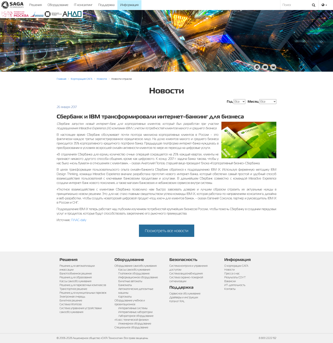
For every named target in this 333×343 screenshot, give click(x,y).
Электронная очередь (72, 296)
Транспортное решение (73, 289)
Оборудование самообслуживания (135, 266)
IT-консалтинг (83, 5)
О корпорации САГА (236, 266)
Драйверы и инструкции (183, 297)
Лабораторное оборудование (135, 316)
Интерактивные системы (132, 308)
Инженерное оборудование (134, 323)
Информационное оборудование (138, 277)
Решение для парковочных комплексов (83, 285)
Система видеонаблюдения (186, 273)
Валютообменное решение (76, 273)
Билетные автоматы (130, 281)
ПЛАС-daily (78, 220)
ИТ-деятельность (234, 285)
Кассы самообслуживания (75, 281)
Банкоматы (125, 285)
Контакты (229, 289)
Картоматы (125, 296)
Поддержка (106, 5)
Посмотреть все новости (166, 230)
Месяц (253, 102)
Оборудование (58, 5)
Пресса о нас (232, 273)
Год (230, 102)
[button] (324, 5)
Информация (129, 5)
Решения (35, 5)
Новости (229, 269)
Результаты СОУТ (235, 277)
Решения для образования (76, 277)
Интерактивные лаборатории (135, 312)
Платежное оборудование (134, 273)
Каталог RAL (177, 301)
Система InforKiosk (71, 304)
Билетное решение (71, 300)
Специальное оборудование (131, 327)
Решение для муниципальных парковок (83, 292)
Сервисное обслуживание (184, 293)
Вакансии (230, 281)
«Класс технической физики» (131, 319)
